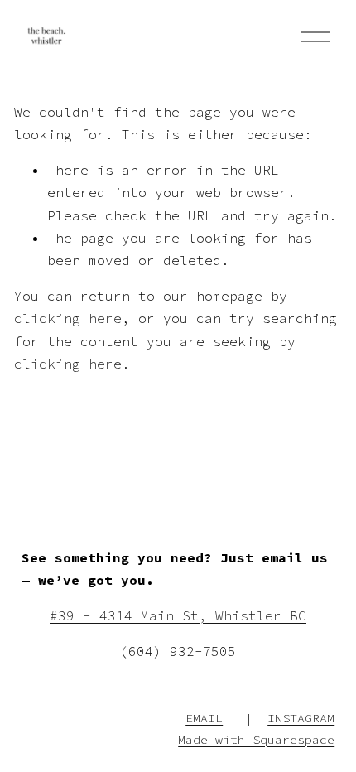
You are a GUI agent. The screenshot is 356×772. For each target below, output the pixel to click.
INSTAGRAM (300, 718)
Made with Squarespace (256, 739)
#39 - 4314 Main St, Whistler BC (178, 615)
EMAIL (204, 718)
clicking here (68, 318)
